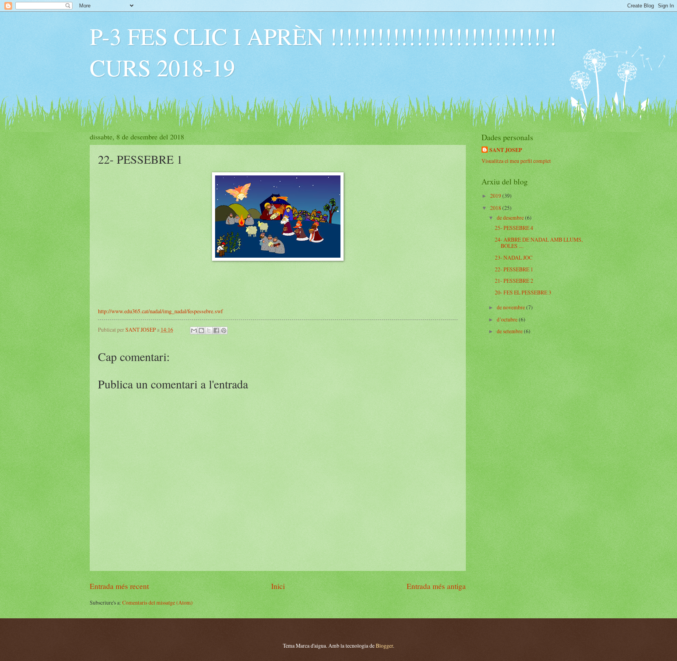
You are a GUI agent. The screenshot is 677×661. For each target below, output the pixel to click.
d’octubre (508, 319)
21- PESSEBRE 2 (514, 280)
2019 (496, 195)
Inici (278, 586)
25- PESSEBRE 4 (514, 227)
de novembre (511, 307)
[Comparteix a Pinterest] (224, 330)
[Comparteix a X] (209, 330)
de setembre (510, 331)
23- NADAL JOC (513, 257)
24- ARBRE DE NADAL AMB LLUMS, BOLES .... (539, 243)
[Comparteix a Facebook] (216, 330)
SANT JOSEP (505, 150)
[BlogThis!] (201, 330)
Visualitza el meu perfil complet (516, 160)
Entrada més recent (119, 586)
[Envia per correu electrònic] (194, 330)
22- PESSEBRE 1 (514, 269)
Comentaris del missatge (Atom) (157, 602)
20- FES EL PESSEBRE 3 (523, 292)
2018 (496, 207)
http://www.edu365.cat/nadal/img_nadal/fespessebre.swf (160, 311)
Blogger (384, 645)
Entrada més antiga (436, 586)
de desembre (511, 217)
